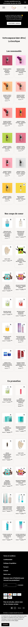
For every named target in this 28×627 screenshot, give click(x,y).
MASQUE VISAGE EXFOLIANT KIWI (7, 312)
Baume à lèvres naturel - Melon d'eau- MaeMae (21, 148)
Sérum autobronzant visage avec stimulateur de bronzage (7, 456)
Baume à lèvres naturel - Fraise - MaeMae (7, 173)
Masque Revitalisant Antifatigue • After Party (21, 260)
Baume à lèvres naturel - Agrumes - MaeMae (21, 123)
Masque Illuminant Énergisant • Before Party (7, 287)
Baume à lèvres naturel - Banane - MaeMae (7, 198)
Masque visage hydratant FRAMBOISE (21, 313)
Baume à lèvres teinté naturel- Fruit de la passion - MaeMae (21, 70)
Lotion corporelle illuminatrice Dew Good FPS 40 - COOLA (21, 536)
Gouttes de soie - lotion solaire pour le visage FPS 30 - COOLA (21, 338)
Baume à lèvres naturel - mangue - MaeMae (7, 148)
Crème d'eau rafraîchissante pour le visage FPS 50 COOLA (7, 364)
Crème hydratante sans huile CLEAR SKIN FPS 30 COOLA (7, 508)
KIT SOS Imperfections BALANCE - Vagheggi (7, 428)
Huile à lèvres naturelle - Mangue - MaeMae (20, 198)
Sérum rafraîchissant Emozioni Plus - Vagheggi (21, 400)
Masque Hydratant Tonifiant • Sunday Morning (21, 286)
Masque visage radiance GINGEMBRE (7, 338)
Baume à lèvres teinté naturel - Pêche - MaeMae (21, 96)
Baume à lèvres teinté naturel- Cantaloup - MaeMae (7, 97)
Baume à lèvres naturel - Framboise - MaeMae (7, 70)
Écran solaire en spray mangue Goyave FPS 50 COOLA (7, 536)
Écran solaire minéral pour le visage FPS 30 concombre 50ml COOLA (20, 509)
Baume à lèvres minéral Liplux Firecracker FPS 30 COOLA (21, 364)
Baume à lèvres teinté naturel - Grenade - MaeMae (7, 123)
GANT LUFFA (7, 259)
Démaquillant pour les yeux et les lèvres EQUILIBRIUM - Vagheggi (7, 234)
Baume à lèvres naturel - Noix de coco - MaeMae (20, 173)
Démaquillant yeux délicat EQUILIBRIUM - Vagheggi (20, 233)
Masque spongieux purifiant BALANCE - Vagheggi (21, 428)
